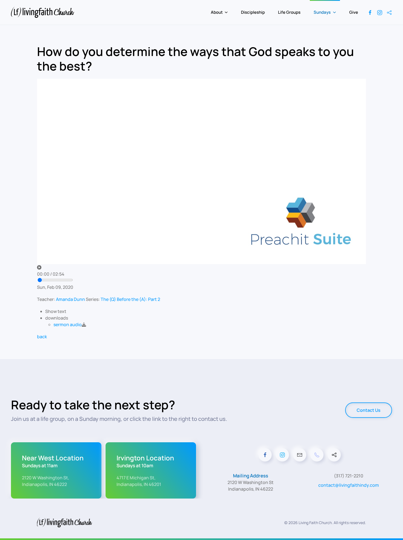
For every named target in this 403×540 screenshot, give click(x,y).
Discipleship (253, 12)
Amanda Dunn (70, 299)
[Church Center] (389, 12)
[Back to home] (43, 12)
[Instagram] (379, 12)
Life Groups (289, 12)
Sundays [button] (322, 12)
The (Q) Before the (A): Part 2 (130, 299)
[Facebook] (370, 12)
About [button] (217, 12)
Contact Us (369, 410)
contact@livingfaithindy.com (348, 485)
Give (353, 12)
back (42, 337)
